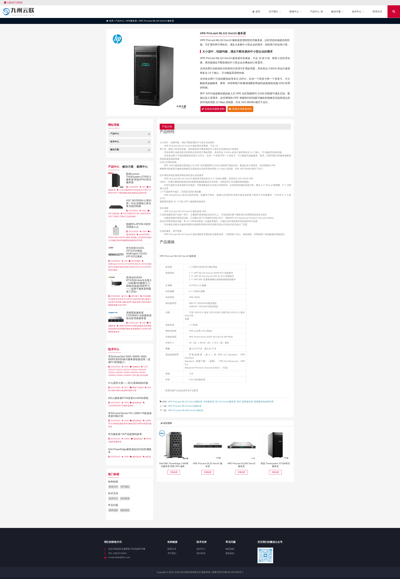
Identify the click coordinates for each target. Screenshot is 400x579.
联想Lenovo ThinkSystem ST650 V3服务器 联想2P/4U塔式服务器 (139, 178)
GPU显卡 (135, 296)
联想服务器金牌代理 (138, 193)
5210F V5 (129, 370)
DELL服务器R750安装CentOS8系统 (128, 398)
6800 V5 (122, 375)
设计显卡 (123, 305)
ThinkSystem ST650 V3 (141, 190)
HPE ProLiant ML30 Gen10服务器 (184, 406)
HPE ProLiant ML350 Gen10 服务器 (185, 410)
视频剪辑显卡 (113, 305)
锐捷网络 (125, 240)
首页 (111, 21)
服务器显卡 (137, 302)
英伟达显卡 (147, 302)
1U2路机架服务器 (117, 423)
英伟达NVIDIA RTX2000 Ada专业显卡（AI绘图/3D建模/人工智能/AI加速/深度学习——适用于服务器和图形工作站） (139, 284)
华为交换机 (136, 261)
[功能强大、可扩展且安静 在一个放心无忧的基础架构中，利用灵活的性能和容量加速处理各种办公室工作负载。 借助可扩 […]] (173, 445)
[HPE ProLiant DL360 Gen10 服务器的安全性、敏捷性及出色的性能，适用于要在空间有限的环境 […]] (241, 445)
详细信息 (174, 472)
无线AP (143, 237)
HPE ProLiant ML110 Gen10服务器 (185, 401)
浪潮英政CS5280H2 (141, 329)
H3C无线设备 (114, 213)
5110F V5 (114, 370)
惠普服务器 (247, 401)
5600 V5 (129, 372)
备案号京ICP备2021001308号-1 (227, 572)
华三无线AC (115, 216)
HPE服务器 (131, 21)
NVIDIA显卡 (141, 299)
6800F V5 (130, 375)
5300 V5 (137, 370)
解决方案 (128, 166)
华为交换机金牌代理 (118, 267)
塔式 (239, 401)
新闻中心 (142, 166)
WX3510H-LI (136, 213)
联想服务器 (125, 193)
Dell (117, 406)
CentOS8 (112, 406)
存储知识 (136, 367)
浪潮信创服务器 (139, 326)
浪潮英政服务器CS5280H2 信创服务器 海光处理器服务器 (139, 315)
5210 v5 (121, 370)
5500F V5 (121, 372)
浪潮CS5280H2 (125, 326)
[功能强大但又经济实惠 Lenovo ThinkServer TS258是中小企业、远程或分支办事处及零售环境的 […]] (275, 445)
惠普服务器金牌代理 (264, 401)
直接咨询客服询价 (242, 109)
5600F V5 (137, 372)
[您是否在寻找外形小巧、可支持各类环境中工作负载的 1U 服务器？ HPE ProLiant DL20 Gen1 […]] (207, 445)
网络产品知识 (138, 387)
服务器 (127, 406)
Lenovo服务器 (125, 190)
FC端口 (137, 375)
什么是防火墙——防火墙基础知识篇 (128, 383)
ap (140, 234)
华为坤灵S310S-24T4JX (137, 267)
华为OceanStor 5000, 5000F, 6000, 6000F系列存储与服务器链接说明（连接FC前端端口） (129, 359)
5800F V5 (114, 375)
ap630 (144, 234)
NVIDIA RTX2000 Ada (126, 299)
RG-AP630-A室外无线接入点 (128, 237)
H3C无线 (127, 213)
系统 (131, 406)
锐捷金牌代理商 (135, 240)
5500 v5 (113, 372)
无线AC (123, 216)
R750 (121, 406)
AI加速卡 (113, 299)
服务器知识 (137, 403)
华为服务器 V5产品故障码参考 (125, 434)
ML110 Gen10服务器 (225, 401)
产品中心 (119, 21)
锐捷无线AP (117, 240)
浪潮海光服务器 (125, 329)
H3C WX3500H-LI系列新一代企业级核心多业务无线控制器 (138, 203)
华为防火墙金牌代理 (122, 390)
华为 (148, 439)
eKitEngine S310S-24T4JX (119, 264)
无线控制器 (131, 216)
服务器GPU (128, 302)
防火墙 (133, 390)
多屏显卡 (119, 302)
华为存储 (144, 375)
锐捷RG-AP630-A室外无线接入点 (138, 225)
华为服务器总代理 (132, 423)
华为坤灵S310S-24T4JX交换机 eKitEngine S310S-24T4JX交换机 (137, 252)
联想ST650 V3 (114, 193)
